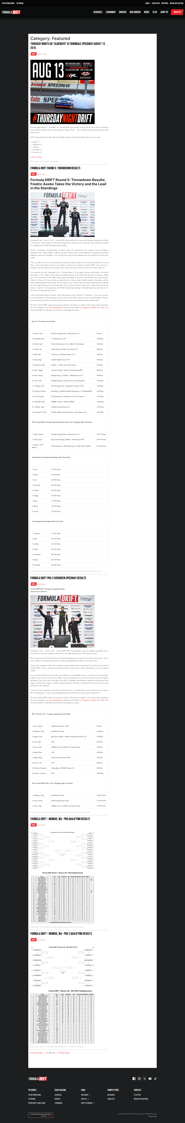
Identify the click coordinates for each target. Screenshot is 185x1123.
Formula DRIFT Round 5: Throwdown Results (55, 168)
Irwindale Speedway (44, 161)
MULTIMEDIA (135, 12)
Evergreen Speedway (58, 571)
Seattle (100, 571)
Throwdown (88, 812)
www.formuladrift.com (55, 308)
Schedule (58, 1095)
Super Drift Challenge (36, 1103)
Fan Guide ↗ (85, 1095)
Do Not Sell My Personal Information (40, 1115)
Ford (68, 571)
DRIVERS (122, 12)
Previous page (36, 1053)
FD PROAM (19, 3)
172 (59, 1053)
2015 (48, 812)
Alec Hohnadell (50, 571)
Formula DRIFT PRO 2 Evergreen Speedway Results (58, 578)
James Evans (79, 812)
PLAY (154, 12)
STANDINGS (110, 12)
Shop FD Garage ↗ (88, 1103)
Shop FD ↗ (85, 1099)
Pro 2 (84, 812)
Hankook (82, 571)
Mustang (93, 571)
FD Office (137, 1095)
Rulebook (111, 1095)
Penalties (111, 1099)
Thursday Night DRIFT (53, 161)
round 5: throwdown (79, 927)
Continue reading (36, 157)
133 (53, 1053)
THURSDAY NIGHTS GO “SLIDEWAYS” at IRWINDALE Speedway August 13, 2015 (68, 46)
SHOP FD (164, 12)
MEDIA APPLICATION (176, 3)
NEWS (146, 12)
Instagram (85, 308)
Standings (58, 1103)
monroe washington (79, 1046)
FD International (34, 1095)
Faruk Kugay (68, 812)
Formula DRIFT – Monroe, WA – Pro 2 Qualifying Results (61, 934)
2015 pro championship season (46, 927)
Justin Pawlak (88, 571)
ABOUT (147, 3)
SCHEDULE (97, 12)
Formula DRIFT (71, 927)
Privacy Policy (152, 1116)
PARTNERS (164, 3)
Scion (97, 571)
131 (47, 1053)
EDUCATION (156, 3)
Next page (65, 1053)
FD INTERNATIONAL (8, 3)
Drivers (57, 1099)
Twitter (102, 308)
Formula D (71, 571)
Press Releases (42, 571)
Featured (36, 161)
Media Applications (141, 1099)
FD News (32, 161)
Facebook (93, 308)
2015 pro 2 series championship (46, 1046)
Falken (64, 571)
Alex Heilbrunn (52, 812)
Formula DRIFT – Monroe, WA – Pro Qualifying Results (60, 819)
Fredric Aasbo (77, 571)
